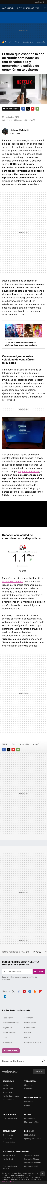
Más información (9, 1181)
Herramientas (30, 1023)
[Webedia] (41, 2)
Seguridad (7, 1027)
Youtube (24, 991)
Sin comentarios (12, 109)
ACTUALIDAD (8, 8)
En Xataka (11, 339)
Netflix (37, 744)
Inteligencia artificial (11, 1023)
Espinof (27, 1105)
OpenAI (8, 42)
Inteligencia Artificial (32, 1042)
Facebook (23, 109)
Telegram (30, 991)
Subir (37, 1071)
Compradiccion (9, 1142)
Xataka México (9, 1155)
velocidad (26, 744)
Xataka (5, 1085)
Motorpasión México (32, 1166)
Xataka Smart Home (11, 1096)
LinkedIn (5, 996)
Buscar (43, 1061)
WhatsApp (7, 1042)
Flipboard (32, 109)
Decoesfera (7, 1138)
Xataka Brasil (8, 1159)
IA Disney (37, 952)
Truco (14, 744)
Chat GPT (25, 952)
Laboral (27, 1032)
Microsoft (41, 42)
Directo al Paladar (10, 1118)
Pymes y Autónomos (32, 1138)
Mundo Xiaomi (8, 1100)
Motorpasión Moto (31, 1122)
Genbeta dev (29, 1027)
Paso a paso (8, 1018)
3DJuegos (28, 1085)
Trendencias (8, 1135)
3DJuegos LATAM (31, 1155)
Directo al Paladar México (10, 1167)
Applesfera (7, 1092)
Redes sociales (9, 1032)
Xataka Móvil (8, 1089)
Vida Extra (28, 1089)
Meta (17, 42)
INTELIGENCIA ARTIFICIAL (28, 8)
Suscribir (38, 971)
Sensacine (28, 1102)
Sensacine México (31, 1159)
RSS (35, 991)
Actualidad (28, 1018)
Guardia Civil (28, 42)
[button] (19, 130)
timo (5, 1037)
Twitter (28, 109)
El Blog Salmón (30, 1135)
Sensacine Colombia (32, 1163)
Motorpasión (29, 1118)
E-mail (37, 109)
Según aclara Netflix (28, 471)
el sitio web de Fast (12, 581)
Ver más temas (11, 1051)
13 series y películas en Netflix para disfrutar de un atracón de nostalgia (21, 343)
